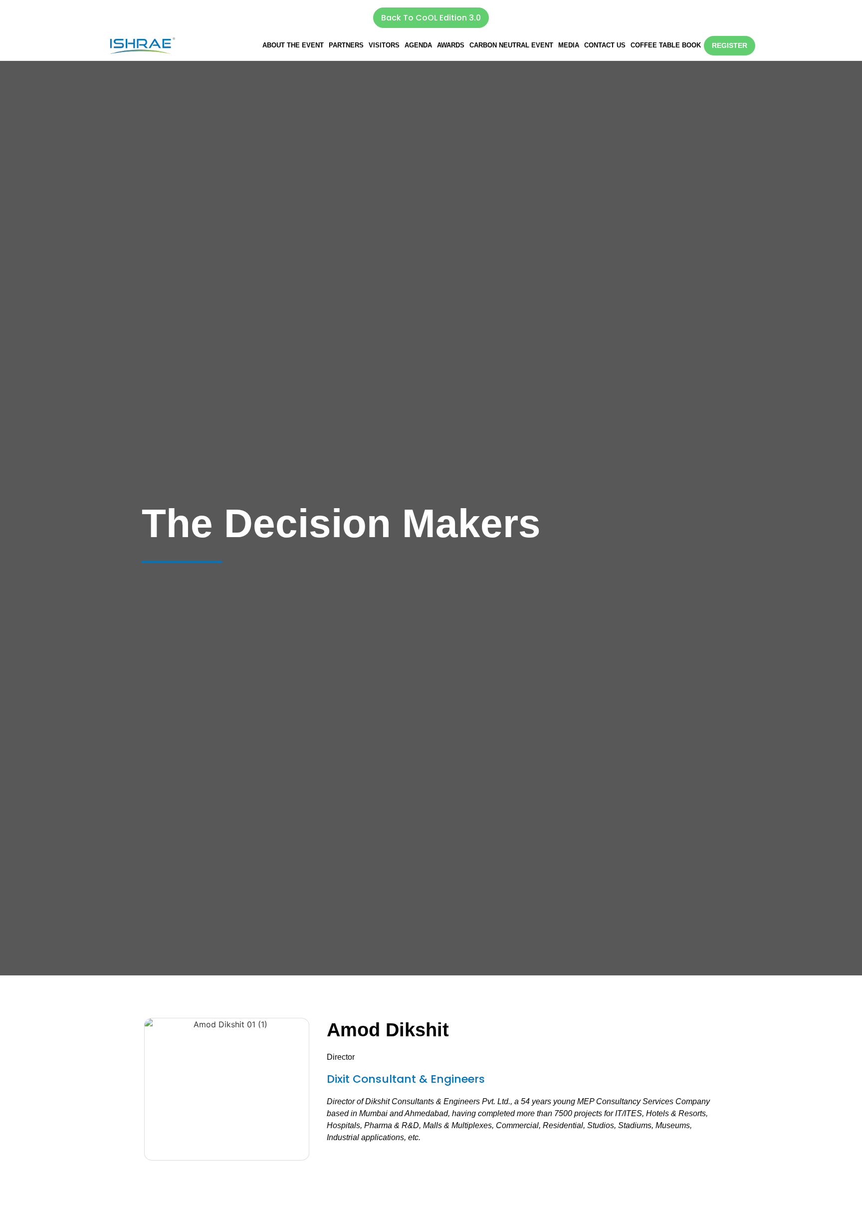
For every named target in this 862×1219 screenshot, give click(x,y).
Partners (346, 45)
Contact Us (605, 45)
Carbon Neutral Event (511, 45)
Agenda (418, 45)
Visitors (384, 45)
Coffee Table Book (666, 45)
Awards (450, 45)
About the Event (293, 45)
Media (568, 45)
